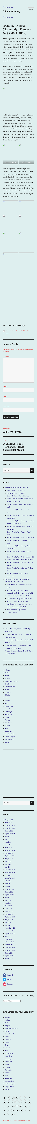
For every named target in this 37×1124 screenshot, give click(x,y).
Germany (8, 692)
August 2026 (9, 820)
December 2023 (10, 870)
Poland (7, 717)
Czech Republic (10, 687)
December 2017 (10, 947)
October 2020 (9, 931)
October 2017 (9, 953)
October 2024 (9, 853)
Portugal (7, 720)
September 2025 (10, 834)
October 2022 (9, 892)
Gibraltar (7, 695)
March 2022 (8, 908)
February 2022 (9, 911)
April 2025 (8, 847)
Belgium (7, 678)
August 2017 (9, 958)
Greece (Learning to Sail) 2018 (16, 607)
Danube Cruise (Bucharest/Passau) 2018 (19, 604)
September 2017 (10, 956)
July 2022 (8, 900)
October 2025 (9, 831)
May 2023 (8, 886)
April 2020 (8, 939)
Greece (7, 698)
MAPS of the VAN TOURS (16, 490)
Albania (7, 670)
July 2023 (8, 881)
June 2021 (8, 925)
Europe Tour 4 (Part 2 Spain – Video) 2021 (20, 537)
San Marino (8, 723)
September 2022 (10, 895)
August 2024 (9, 859)
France (29, 331)
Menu (31, 9)
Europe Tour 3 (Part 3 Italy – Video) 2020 (20, 560)
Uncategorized (9, 734)
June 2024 (8, 864)
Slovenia (7, 725)
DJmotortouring (11, 11)
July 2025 (8, 839)
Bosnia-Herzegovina (11, 681)
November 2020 (10, 928)
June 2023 (8, 883)
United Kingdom (10, 736)
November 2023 (10, 872)
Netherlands (8, 714)
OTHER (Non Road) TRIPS (14, 582)
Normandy (6, 333)
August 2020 (9, 936)
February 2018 (9, 942)
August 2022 (9, 897)
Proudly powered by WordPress (21, 1120)
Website (6, 406)
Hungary (7, 700)
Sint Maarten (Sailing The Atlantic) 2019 (19, 598)
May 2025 (8, 845)
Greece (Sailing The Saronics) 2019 (18, 596)
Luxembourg (9, 709)
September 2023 (10, 878)
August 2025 (9, 836)
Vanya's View (9, 739)
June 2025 (8, 842)
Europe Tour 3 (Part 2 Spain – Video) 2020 (20, 557)
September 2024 (10, 856)
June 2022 (8, 903)
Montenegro (8, 712)
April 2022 (8, 906)
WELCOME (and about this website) (16, 487)
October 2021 (9, 914)
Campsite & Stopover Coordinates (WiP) (17, 579)
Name (5, 386)
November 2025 (10, 828)
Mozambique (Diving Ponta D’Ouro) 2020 (20, 593)
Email (6, 396)
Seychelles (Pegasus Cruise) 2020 (17, 590)
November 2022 (10, 889)
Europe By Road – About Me (16, 493)
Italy (6, 703)
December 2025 (10, 825)
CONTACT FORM (11, 612)
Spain (6, 728)
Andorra (7, 673)
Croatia (7, 684)
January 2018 (9, 945)
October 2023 (9, 875)
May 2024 (8, 867)
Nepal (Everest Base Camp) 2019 (17, 601)
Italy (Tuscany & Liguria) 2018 (16, 610)
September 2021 (10, 917)
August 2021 (9, 920)
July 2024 (8, 861)
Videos (7, 742)
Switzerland (8, 731)
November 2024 (10, 850)
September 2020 (10, 933)
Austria (7, 675)
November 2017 (10, 950)
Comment (7, 356)
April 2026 (8, 822)
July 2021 (8, 922)
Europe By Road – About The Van (18, 496)
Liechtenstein (9, 706)
